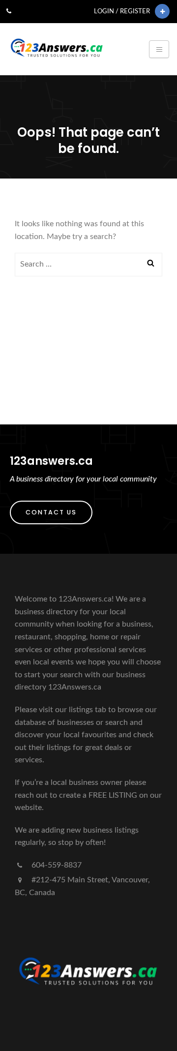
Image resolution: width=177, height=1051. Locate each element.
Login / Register (122, 11)
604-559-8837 (56, 865)
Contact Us (51, 512)
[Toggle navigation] (159, 49)
